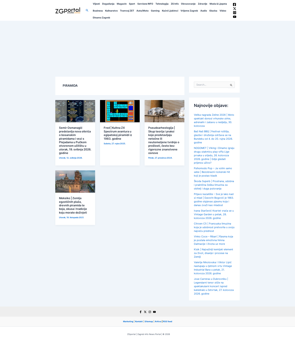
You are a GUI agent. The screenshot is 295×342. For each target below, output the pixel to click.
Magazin (122, 3)
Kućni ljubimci (170, 10)
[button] (87, 10)
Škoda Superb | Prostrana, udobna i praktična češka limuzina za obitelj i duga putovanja (214, 185)
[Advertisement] (147, 43)
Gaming (155, 10)
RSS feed (167, 321)
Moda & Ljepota (218, 3)
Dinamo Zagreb (101, 17)
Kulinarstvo (111, 10)
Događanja (108, 3)
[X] (145, 312)
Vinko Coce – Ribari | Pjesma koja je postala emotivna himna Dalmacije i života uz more (213, 240)
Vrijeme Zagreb (189, 10)
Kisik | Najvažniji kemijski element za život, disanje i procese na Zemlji (213, 253)
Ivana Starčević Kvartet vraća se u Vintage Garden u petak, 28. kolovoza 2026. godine (214, 214)
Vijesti (96, 3)
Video (223, 10)
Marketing (128, 321)
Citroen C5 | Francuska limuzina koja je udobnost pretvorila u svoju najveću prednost (214, 227)
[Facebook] (234, 4)
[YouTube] (234, 16)
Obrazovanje (188, 3)
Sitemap (149, 321)
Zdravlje (202, 3)
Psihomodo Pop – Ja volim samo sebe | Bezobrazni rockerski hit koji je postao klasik (213, 172)
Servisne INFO (145, 3)
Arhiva (158, 321)
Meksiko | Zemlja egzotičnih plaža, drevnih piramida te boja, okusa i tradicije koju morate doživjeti (73, 205)
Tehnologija (162, 3)
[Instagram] (234, 12)
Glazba (213, 10)
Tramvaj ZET (127, 10)
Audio (203, 10)
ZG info (175, 3)
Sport (132, 3)
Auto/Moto (142, 10)
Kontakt (139, 321)
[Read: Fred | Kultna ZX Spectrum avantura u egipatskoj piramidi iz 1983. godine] (120, 110)
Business (98, 10)
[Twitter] (234, 8)
